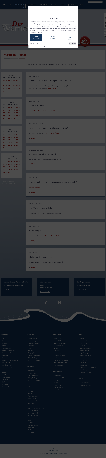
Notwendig (33, 43)
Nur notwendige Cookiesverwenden (69, 37)
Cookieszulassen (36, 37)
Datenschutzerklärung (37, 32)
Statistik (38, 43)
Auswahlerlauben (52, 37)
